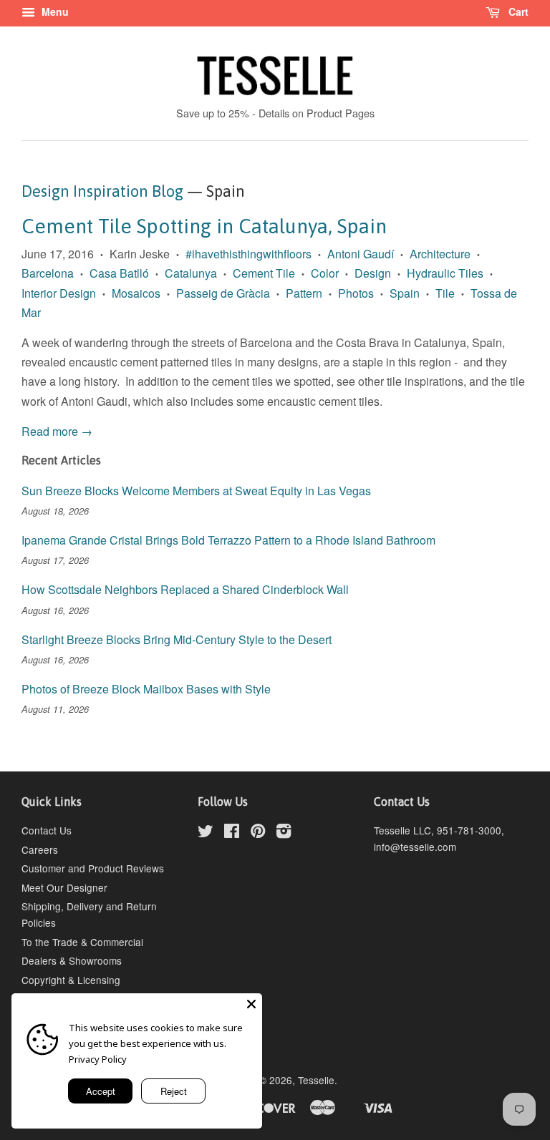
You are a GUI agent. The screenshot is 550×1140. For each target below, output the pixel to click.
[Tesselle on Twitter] (205, 833)
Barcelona (47, 273)
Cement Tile (264, 273)
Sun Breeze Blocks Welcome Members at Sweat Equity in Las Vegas (196, 490)
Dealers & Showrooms (71, 960)
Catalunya (191, 273)
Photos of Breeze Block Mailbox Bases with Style (146, 689)
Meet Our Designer (64, 887)
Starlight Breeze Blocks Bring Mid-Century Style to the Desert (176, 639)
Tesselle (316, 1080)
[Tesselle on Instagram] (283, 833)
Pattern (304, 293)
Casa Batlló (119, 273)
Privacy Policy (98, 1059)
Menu (54, 11)
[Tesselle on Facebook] (231, 833)
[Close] (251, 1004)
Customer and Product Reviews (92, 868)
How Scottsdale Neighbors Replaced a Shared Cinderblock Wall (185, 589)
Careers (39, 849)
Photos (356, 293)
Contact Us (46, 830)
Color (325, 273)
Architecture (440, 253)
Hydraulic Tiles (445, 273)
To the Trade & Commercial (82, 942)
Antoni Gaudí (360, 253)
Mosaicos (136, 293)
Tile (445, 293)
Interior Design (58, 293)
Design (372, 273)
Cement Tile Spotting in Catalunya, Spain (204, 226)
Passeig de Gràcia (223, 293)
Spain (405, 293)
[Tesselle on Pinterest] (258, 833)
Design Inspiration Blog (102, 191)
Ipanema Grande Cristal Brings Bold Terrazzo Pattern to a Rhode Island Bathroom (228, 540)
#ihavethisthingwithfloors (248, 253)
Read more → (56, 431)
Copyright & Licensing (70, 980)
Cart (517, 11)
